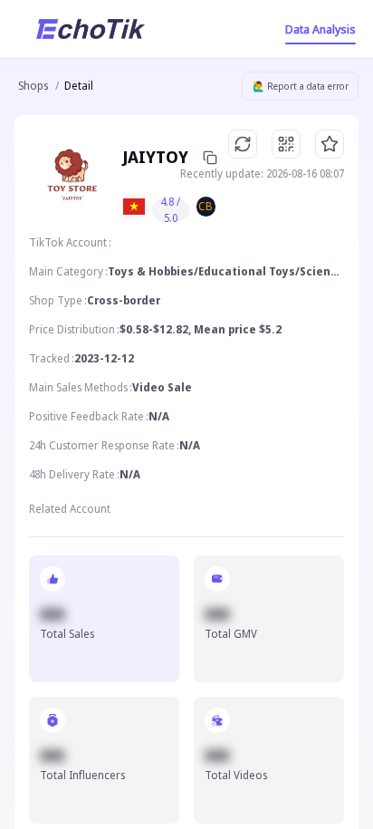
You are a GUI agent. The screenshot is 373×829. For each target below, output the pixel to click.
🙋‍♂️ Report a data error (301, 86)
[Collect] (329, 144)
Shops (33, 85)
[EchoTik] (90, 29)
